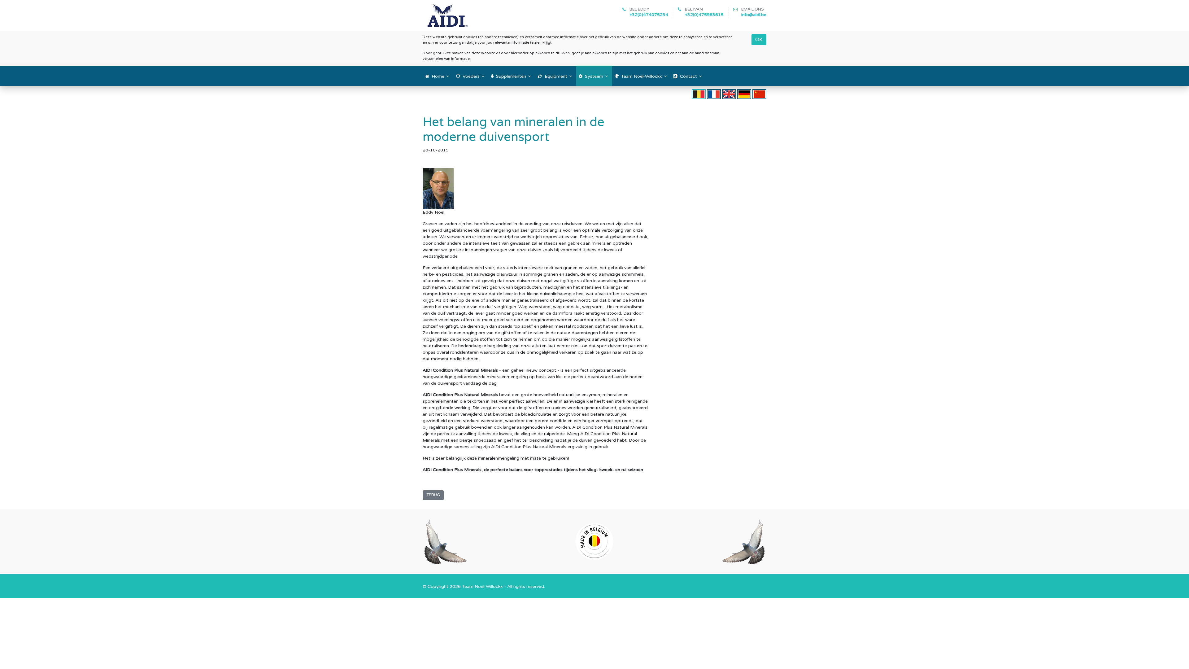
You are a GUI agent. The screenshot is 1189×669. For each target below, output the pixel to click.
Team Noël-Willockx (482, 586)
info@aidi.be (753, 14)
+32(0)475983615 (704, 14)
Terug (433, 494)
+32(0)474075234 (648, 14)
